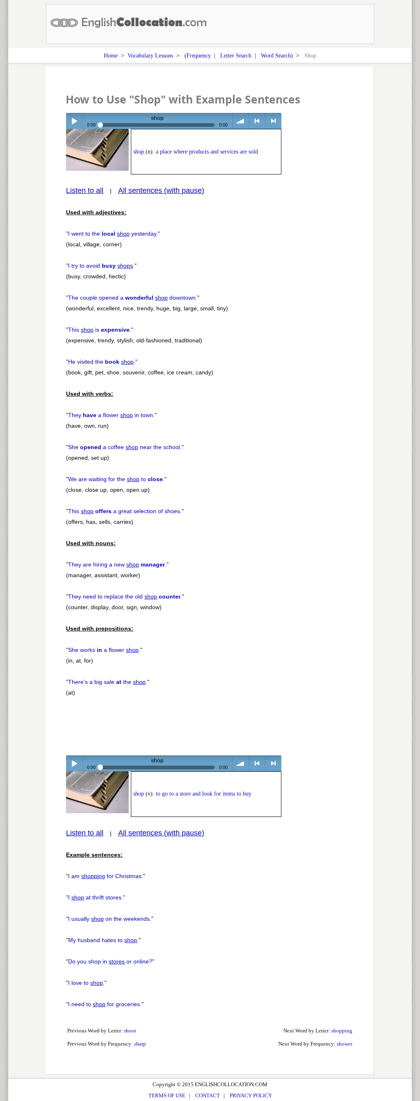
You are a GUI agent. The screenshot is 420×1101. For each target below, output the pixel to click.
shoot (130, 1031)
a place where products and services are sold (207, 152)
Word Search (276, 55)
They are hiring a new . (117, 564)
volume (241, 121)
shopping (341, 1031)
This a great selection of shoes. (125, 511)
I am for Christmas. (105, 876)
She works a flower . (104, 650)
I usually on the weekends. (109, 918)
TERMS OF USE (166, 1095)
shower (344, 1044)
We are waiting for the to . (116, 479)
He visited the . (101, 361)
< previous (257, 121)
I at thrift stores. (95, 897)
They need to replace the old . (125, 596)
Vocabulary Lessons (150, 55)
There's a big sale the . (107, 682)
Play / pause (74, 121)
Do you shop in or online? (110, 961)
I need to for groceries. (105, 1004)
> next (273, 121)
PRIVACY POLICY (251, 1095)
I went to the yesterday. (113, 233)
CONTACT (207, 1095)
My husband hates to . (103, 940)
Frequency (199, 55)
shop (138, 152)
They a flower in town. (111, 415)
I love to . (86, 982)
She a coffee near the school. (125, 447)
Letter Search (235, 55)
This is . (99, 329)
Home (111, 55)
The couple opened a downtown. (132, 297)
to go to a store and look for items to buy (203, 794)
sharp (140, 1044)
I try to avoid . (101, 265)
